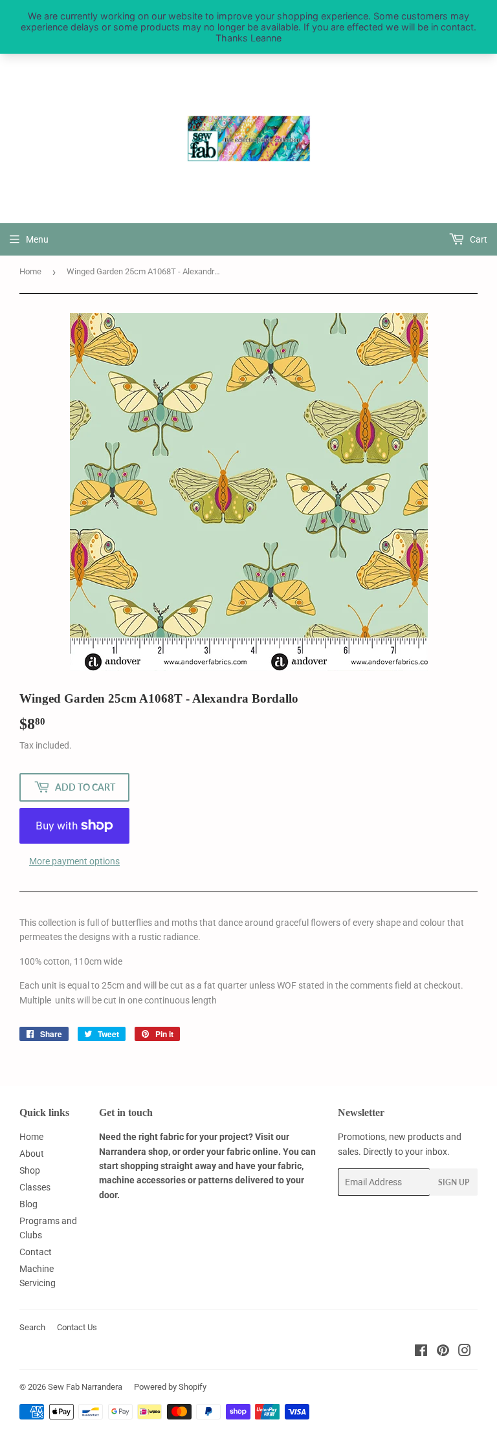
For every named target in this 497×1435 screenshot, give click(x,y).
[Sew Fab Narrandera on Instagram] (464, 1352)
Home (30, 271)
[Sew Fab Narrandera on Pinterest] (443, 1352)
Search (32, 1327)
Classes (34, 1187)
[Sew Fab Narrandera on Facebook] (421, 1352)
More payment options (74, 861)
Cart (477, 239)
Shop (29, 1170)
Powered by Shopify (170, 1387)
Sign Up (453, 1182)
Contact (35, 1252)
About (31, 1153)
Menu (37, 239)
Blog (28, 1204)
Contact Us (77, 1327)
